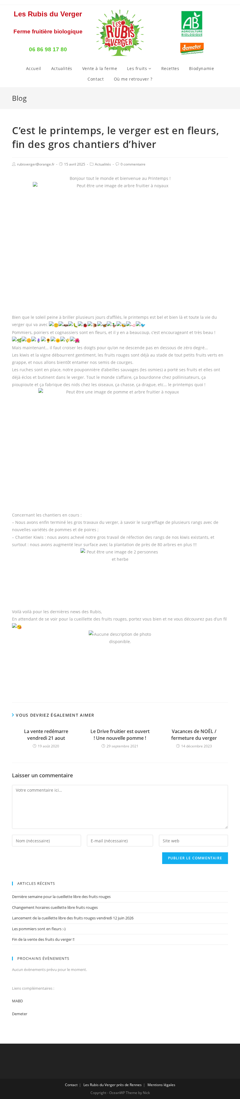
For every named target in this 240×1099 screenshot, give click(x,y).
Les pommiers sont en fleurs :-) (39, 928)
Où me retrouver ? (133, 79)
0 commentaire (133, 164)
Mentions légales (161, 1084)
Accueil (33, 68)
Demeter (19, 1013)
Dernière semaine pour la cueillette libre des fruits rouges (61, 896)
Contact (96, 79)
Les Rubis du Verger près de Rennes (112, 1084)
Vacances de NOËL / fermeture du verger (194, 734)
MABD (17, 1000)
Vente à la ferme (99, 68)
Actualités (61, 68)
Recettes (170, 68)
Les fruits (137, 68)
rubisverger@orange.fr (35, 164)
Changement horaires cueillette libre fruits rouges (55, 907)
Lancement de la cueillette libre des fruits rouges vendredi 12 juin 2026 (72, 918)
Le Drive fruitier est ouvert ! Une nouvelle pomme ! (120, 734)
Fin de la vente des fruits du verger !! (43, 939)
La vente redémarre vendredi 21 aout (46, 734)
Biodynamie (201, 68)
